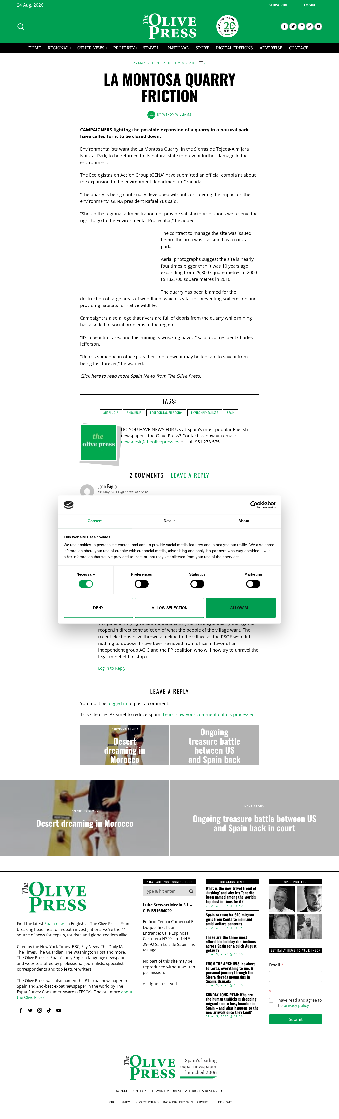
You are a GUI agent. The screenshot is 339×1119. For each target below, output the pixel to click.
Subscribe (278, 5)
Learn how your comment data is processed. (209, 714)
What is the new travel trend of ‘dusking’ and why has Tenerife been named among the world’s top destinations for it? (231, 895)
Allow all (241, 608)
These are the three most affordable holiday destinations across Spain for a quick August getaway (231, 943)
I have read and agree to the (299, 1003)
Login (309, 5)
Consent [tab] (95, 521)
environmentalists (204, 412)
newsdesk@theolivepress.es (150, 442)
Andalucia (110, 412)
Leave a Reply (190, 475)
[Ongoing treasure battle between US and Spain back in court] (214, 745)
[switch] (142, 584)
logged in (117, 703)
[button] (191, 891)
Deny (98, 608)
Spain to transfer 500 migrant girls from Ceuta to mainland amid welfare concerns (230, 919)
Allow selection (170, 608)
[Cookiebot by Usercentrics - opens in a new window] (254, 505)
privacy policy (296, 1005)
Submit (296, 1019)
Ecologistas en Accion (166, 412)
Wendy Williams (177, 114)
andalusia (134, 412)
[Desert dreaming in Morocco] (124, 745)
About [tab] (243, 521)
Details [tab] (170, 521)
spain (231, 412)
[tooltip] (284, 26)
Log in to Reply (111, 668)
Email (276, 965)
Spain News (142, 376)
